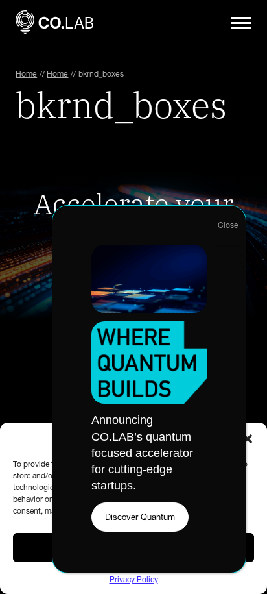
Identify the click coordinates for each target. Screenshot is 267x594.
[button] (247, 438)
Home (26, 74)
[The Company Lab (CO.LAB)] (54, 23)
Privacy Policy (134, 579)
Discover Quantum (140, 517)
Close (228, 225)
